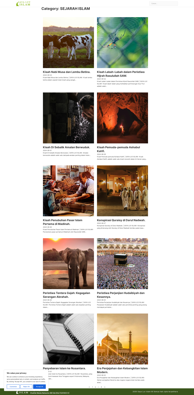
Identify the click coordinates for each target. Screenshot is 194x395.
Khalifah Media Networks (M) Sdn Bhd (44, 393)
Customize (13, 386)
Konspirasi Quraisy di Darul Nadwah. (121, 220)
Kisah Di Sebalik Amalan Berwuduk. (66, 147)
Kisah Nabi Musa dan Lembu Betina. (66, 72)
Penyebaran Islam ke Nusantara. (64, 368)
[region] (26, 380)
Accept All (39, 386)
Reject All (26, 386)
